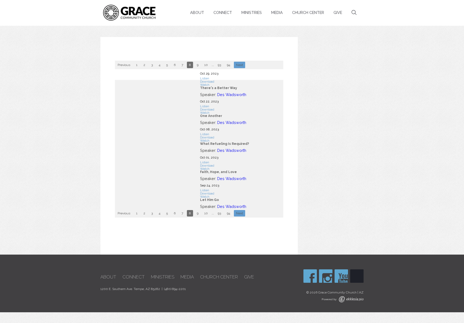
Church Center (308, 12)
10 (206, 65)
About (197, 12)
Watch (204, 85)
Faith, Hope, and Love (218, 172)
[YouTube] (341, 276)
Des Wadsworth (231, 94)
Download (207, 81)
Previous (124, 65)
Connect (222, 12)
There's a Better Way (218, 88)
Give (338, 12)
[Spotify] (357, 276)
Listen (204, 78)
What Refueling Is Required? (224, 144)
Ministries (251, 12)
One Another (211, 116)
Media (277, 12)
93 (219, 65)
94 (228, 65)
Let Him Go (209, 200)
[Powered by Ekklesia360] (351, 299)
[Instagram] (325, 276)
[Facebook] (310, 276)
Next (239, 65)
